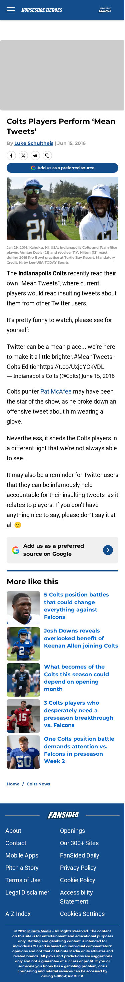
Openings (72, 830)
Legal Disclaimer (27, 892)
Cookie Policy (77, 880)
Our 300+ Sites (79, 842)
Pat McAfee (56, 391)
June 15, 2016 (98, 376)
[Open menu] (11, 10)
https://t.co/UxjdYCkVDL (72, 366)
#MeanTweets (93, 356)
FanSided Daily (79, 855)
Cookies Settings (82, 913)
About (13, 830)
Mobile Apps (21, 855)
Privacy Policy (78, 867)
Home (13, 783)
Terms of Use (23, 880)
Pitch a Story (22, 867)
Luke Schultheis (33, 143)
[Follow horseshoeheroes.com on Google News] (108, 550)
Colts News (38, 783)
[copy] (47, 155)
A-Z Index (18, 913)
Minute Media (39, 931)
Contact (15, 842)
